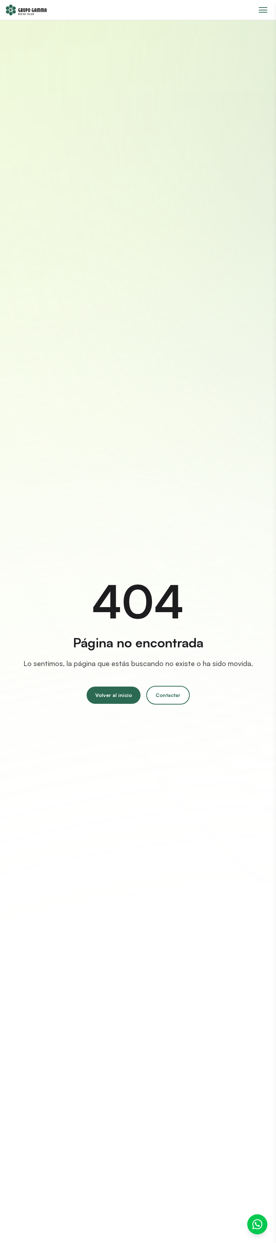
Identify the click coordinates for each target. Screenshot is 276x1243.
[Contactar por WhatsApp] (257, 1224)
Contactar (168, 695)
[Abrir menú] (263, 10)
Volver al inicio (113, 695)
